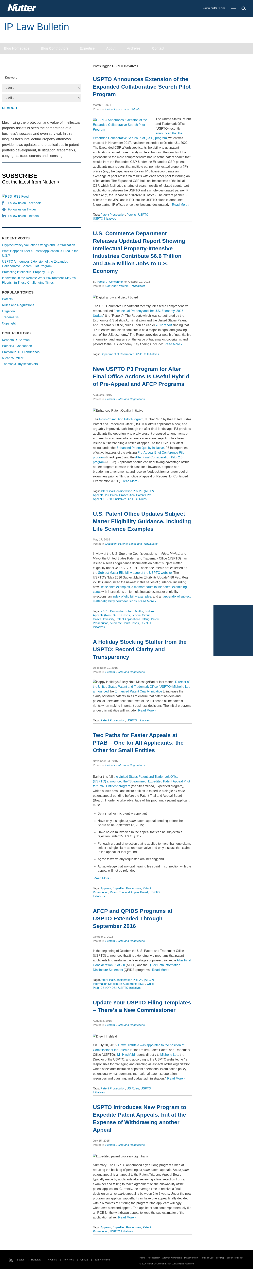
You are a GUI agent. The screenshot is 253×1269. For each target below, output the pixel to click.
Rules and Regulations (130, 399)
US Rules (133, 1088)
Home (142, 1258)
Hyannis (52, 1259)
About (110, 48)
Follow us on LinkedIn (23, 216)
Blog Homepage (16, 48)
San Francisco (102, 1259)
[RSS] (11, 1260)
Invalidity (108, 619)
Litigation (111, 543)
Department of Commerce (117, 354)
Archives (134, 48)
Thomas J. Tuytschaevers (20, 364)
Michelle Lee (169, 1054)
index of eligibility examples (131, 596)
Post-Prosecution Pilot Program (121, 419)
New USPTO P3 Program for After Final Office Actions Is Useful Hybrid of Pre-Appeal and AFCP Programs (141, 376)
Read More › (180, 204)
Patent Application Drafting (132, 619)
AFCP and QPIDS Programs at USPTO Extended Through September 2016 (132, 918)
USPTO (143, 214)
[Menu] (233, 8)
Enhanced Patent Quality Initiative (140, 447)
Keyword (11, 77)
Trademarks (137, 285)
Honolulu (36, 1259)
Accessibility (154, 1258)
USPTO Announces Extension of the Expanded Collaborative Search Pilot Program (142, 86)
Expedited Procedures (126, 888)
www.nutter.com (214, 8)
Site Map (220, 1258)
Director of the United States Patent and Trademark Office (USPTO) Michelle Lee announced (141, 686)
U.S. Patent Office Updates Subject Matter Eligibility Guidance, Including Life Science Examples (142, 521)
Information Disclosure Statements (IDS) (119, 983)
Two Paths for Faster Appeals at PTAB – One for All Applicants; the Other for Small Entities (138, 742)
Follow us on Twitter (22, 209)
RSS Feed (21, 196)
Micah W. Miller (12, 358)
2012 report (164, 325)
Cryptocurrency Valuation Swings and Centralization (38, 245)
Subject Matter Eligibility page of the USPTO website (135, 572)
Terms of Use (206, 1258)
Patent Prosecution (117, 109)
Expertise (87, 48)
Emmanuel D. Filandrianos (21, 352)
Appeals (98, 495)
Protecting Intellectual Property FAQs (28, 272)
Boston (21, 1259)
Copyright (111, 285)
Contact (158, 48)
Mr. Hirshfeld (126, 1054)
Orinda (84, 1259)
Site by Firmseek (235, 1258)
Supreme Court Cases (124, 623)
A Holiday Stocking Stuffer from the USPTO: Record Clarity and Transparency (140, 649)
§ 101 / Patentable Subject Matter (122, 611)
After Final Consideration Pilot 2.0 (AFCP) (127, 491)
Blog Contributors (54, 48)
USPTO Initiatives (104, 218)
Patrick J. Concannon (110, 281)
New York (68, 1259)
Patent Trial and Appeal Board (129, 892)
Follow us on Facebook (24, 203)
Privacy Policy (191, 1258)
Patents (135, 109)
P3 (107, 495)
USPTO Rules (137, 499)
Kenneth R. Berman (16, 340)
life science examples (115, 587)
